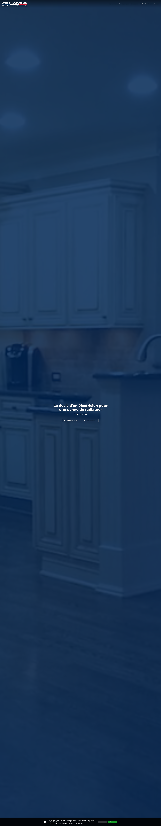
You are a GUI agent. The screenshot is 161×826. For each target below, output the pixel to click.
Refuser (103, 821)
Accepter (113, 821)
